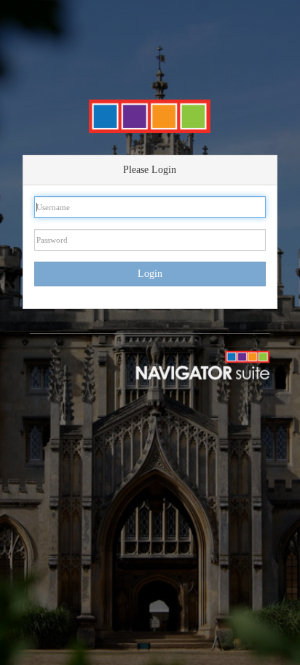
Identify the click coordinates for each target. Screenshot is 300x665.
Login (150, 273)
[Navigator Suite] (187, 364)
